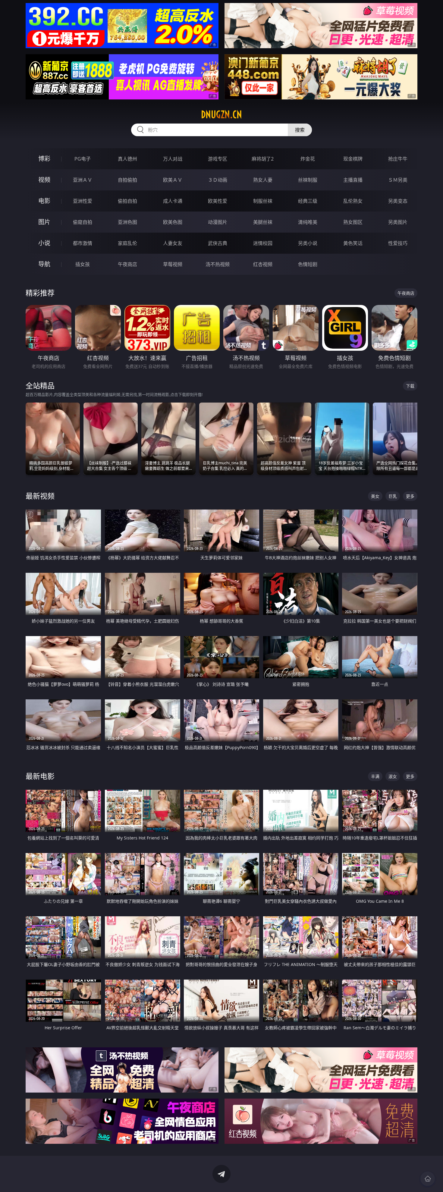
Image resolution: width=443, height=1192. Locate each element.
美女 (375, 496)
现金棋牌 (353, 158)
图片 (44, 222)
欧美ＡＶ (172, 180)
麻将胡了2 (263, 158)
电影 (44, 201)
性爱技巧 (397, 243)
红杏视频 (262, 264)
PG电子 (82, 158)
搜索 (300, 130)
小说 (44, 243)
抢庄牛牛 (397, 158)
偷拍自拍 (127, 201)
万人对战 (172, 158)
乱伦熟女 (353, 201)
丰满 (375, 776)
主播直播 (353, 180)
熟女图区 (353, 222)
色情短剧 (307, 264)
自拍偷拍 (127, 180)
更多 (410, 496)
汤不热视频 (218, 264)
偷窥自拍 (82, 222)
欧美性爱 (217, 201)
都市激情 (82, 243)
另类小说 (307, 243)
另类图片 (397, 222)
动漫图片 (217, 222)
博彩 (44, 159)
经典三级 (307, 201)
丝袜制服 (307, 180)
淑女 (392, 776)
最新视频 (40, 496)
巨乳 (392, 496)
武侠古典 (217, 243)
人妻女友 (172, 243)
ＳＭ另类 (397, 180)
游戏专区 (217, 158)
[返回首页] (427, 1179)
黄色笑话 (353, 243)
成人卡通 (172, 201)
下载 (410, 386)
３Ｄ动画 (217, 180)
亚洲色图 (127, 222)
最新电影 (40, 776)
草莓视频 (172, 264)
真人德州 (127, 158)
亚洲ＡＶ (82, 180)
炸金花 (307, 158)
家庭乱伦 (127, 243)
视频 (44, 180)
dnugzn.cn (221, 114)
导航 (44, 264)
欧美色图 (172, 222)
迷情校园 (262, 243)
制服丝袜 (262, 201)
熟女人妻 (262, 180)
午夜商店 (127, 264)
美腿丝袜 (262, 222)
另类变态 (397, 201)
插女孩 (82, 264)
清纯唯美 (307, 222)
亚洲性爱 (82, 201)
